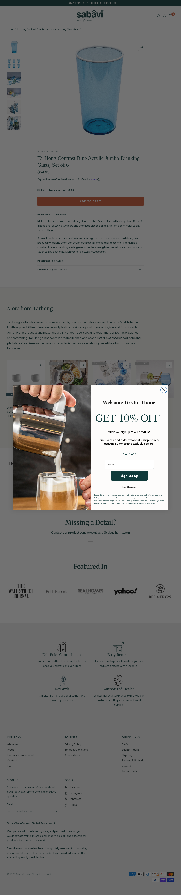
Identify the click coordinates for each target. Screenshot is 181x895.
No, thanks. (129, 486)
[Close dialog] (164, 390)
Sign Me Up (129, 476)
